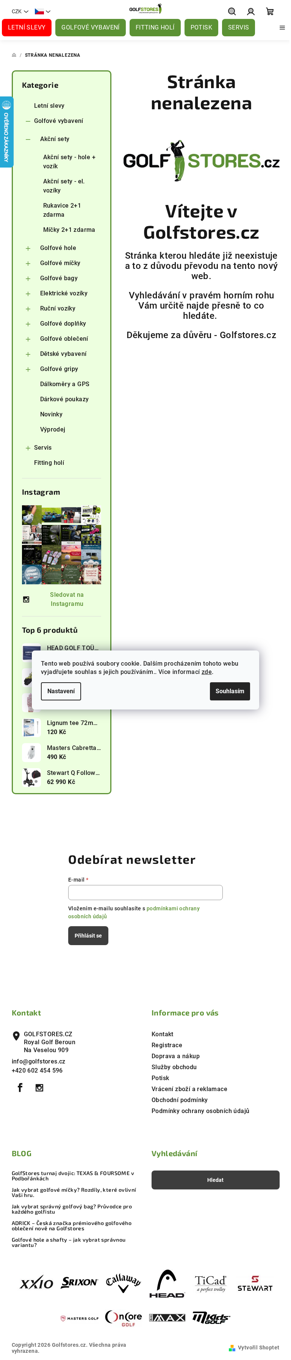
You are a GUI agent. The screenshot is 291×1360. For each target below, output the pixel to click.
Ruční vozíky (58, 308)
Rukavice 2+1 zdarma (62, 210)
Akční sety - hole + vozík (69, 162)
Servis (43, 447)
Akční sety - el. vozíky (64, 186)
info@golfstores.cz (39, 1061)
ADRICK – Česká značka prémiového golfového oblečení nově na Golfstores (72, 1225)
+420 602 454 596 (37, 1070)
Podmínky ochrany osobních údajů (200, 1111)
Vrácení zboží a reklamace (189, 1089)
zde (207, 671)
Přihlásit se (88, 936)
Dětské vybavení (63, 353)
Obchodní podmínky (180, 1100)
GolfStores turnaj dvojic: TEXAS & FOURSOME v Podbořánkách (73, 1176)
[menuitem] (27, 27)
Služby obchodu (174, 1067)
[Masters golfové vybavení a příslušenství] (80, 1318)
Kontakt (163, 1034)
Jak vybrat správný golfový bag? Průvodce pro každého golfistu (72, 1209)
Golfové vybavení (58, 120)
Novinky (51, 414)
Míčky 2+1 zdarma (69, 229)
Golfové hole (58, 248)
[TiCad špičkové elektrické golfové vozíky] (211, 1283)
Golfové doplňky (63, 323)
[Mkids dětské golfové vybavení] (211, 1318)
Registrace (167, 1045)
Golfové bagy (59, 278)
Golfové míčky (60, 263)
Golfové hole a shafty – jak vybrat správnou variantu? (69, 1242)
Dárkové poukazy (64, 399)
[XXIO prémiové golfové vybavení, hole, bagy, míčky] (36, 1283)
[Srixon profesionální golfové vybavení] (80, 1283)
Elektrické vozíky (64, 293)
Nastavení (61, 691)
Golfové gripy (59, 369)
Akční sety (55, 139)
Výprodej (53, 429)
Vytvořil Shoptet (258, 1347)
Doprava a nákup (176, 1056)
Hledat (215, 1180)
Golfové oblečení (64, 338)
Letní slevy (49, 105)
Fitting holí (49, 462)
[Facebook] (20, 1087)
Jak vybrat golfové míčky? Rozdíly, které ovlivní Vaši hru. (74, 1192)
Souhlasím (230, 691)
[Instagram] (39, 1087)
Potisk (160, 1078)
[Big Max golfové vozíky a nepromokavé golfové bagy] (167, 1318)
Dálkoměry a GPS (65, 384)
